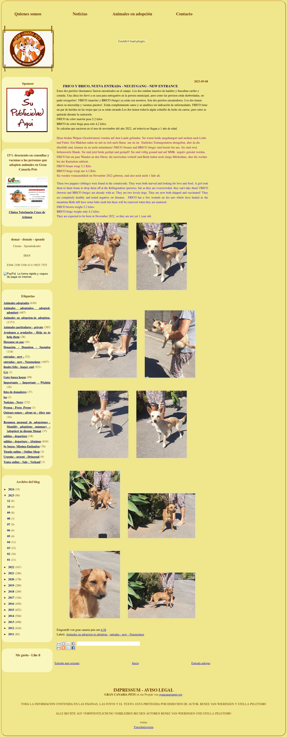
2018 (11, 591)
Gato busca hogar (15, 377)
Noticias (80, 14)
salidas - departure (15, 436)
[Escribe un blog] (63, 646)
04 (9, 542)
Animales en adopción (132, 14)
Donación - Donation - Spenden (27, 347)
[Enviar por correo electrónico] (59, 646)
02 (9, 554)
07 (9, 524)
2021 (11, 573)
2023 (11, 495)
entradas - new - (14, 356)
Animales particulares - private (23, 327)
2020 (11, 579)
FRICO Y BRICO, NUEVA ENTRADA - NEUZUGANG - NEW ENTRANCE (120, 86)
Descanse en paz (14, 342)
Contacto (184, 14)
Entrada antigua (200, 663)
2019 (11, 585)
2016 (11, 603)
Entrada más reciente (67, 663)
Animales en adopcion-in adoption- (27, 317)
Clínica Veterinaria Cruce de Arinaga (27, 214)
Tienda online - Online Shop (22, 451)
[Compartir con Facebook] (73, 646)
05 (9, 536)
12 (9, 501)
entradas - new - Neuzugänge (22, 362)
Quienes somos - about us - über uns (27, 412)
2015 (11, 609)
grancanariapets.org (170, 694)
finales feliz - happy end (19, 367)
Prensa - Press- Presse (17, 407)
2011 (11, 634)
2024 (11, 489)
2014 (11, 616)
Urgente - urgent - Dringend (21, 456)
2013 (11, 622)
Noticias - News (13, 402)
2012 (11, 628)
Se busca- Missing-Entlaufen (22, 446)
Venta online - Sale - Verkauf (22, 462)
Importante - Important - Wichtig (27, 382)
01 (9, 559)
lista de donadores (15, 392)
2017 (11, 597)
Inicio (135, 663)
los (5, 397)
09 (9, 512)
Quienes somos (27, 14)
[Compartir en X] (68, 646)
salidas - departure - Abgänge (22, 441)
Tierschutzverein (143, 727)
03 (9, 548)
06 (9, 530)
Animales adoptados (16, 303)
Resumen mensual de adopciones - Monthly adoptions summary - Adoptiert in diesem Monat (27, 426)
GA (6, 372)
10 (9, 506)
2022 (11, 567)
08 (9, 518)
